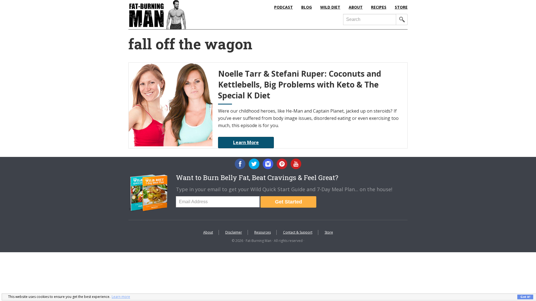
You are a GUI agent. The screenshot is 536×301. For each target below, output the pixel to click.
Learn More (246, 142)
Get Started (288, 202)
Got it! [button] (525, 297)
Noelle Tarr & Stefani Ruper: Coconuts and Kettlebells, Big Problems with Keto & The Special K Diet (299, 84)
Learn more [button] (121, 296)
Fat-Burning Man (180, 14)
